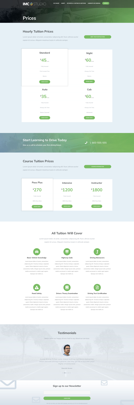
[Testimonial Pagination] (63, 372)
